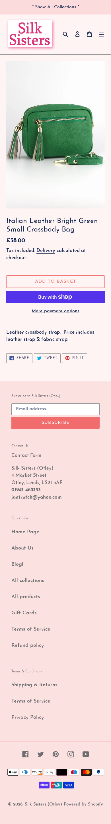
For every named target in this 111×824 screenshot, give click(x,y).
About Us (22, 548)
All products (25, 597)
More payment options (55, 311)
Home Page (25, 532)
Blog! (17, 564)
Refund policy (27, 645)
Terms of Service (30, 629)
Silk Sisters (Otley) (43, 804)
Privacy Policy (27, 717)
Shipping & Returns (34, 685)
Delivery (45, 250)
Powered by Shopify (83, 804)
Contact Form (26, 455)
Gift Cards (24, 613)
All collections (27, 580)
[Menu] (101, 34)
